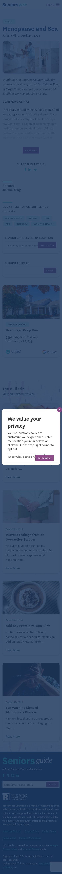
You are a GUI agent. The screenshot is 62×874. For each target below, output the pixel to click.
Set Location (44, 458)
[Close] (59, 409)
